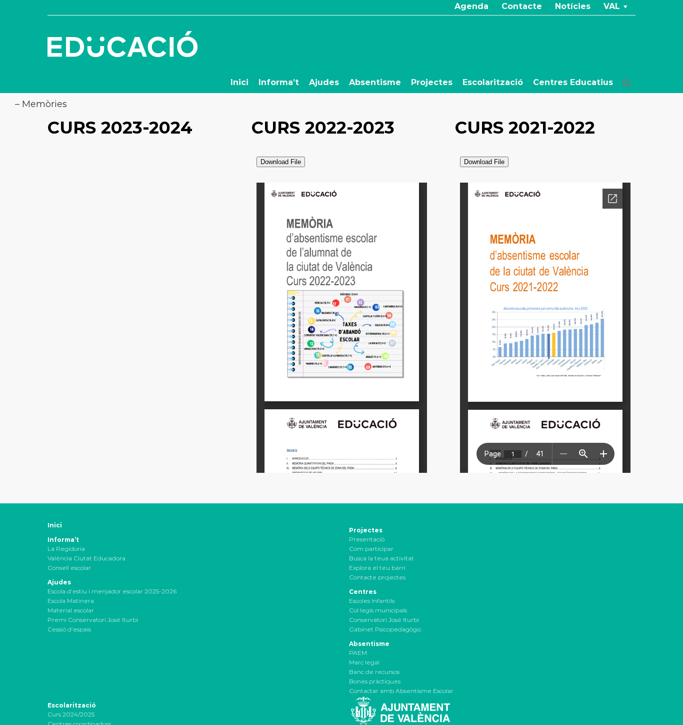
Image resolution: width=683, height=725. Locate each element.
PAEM (358, 652)
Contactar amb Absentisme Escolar (401, 690)
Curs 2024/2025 (71, 714)
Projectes (365, 530)
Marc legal (364, 662)
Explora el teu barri (377, 567)
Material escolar (71, 610)
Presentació (366, 539)
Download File (280, 162)
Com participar (371, 548)
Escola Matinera (71, 600)
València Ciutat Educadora (87, 558)
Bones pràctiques (374, 681)
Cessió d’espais (69, 629)
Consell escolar (69, 567)
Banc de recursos (374, 671)
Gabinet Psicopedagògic (385, 629)
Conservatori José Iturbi (384, 619)
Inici (55, 525)
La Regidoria (66, 548)
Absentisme (369, 643)
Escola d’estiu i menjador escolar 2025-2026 (112, 591)
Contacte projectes (377, 577)
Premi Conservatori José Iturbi (93, 619)
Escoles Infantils (371, 600)
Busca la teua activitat (381, 558)
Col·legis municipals (378, 610)
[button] (626, 83)
